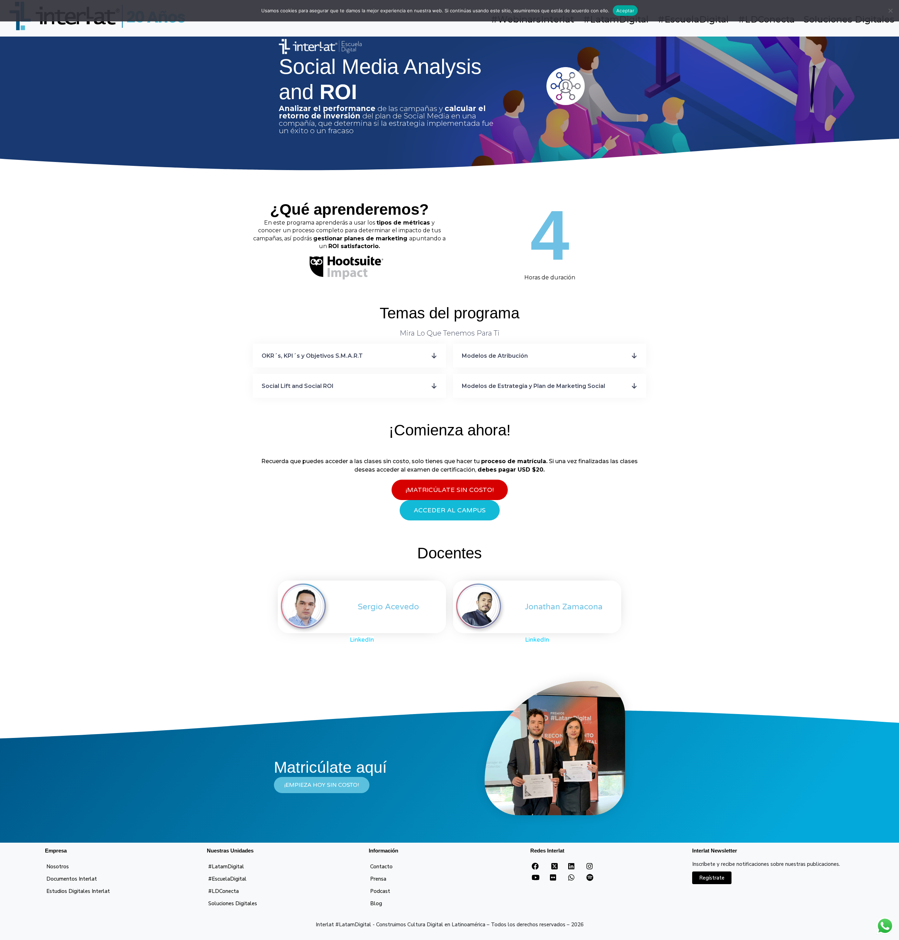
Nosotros (57, 866)
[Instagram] (589, 866)
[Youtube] (535, 877)
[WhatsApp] (571, 877)
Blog (376, 903)
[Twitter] (554, 868)
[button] (349, 356)
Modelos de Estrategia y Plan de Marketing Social (533, 386)
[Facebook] (535, 866)
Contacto (381, 866)
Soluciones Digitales (232, 903)
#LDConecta (223, 891)
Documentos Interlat (71, 878)
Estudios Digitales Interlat (78, 891)
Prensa (378, 878)
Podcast (380, 891)
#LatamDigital (226, 866)
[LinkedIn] (571, 866)
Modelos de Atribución (495, 355)
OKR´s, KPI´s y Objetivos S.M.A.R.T (312, 355)
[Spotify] (589, 877)
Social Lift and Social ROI (298, 386)
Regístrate (711, 877)
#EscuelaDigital (227, 878)
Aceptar (625, 10)
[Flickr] (553, 877)
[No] (890, 10)
